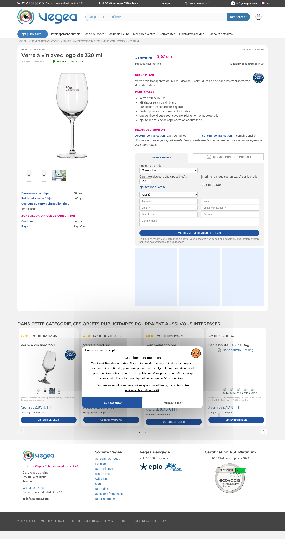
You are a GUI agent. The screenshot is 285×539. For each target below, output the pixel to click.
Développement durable (65, 34)
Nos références (104, 468)
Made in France (94, 34)
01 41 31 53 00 (35, 488)
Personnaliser (172, 402)
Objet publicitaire (30, 34)
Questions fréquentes (109, 493)
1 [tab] (139, 432)
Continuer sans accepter (101, 350)
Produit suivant (251, 49)
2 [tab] (146, 432)
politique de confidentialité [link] (142, 390)
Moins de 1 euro (118, 34)
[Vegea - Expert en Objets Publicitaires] (47, 24)
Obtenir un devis (48, 419)
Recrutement (103, 473)
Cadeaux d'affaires (220, 34)
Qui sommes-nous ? (197, 3)
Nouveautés (167, 34)
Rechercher (238, 17)
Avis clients (102, 478)
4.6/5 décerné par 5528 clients (120, 3)
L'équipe (165, 3)
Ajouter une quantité (152, 187)
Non (219, 185)
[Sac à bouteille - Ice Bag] (236, 367)
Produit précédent (35, 49)
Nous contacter (105, 498)
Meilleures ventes (144, 34)
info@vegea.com (246, 3)
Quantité (145, 176)
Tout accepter (112, 402)
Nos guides (102, 488)
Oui (208, 185)
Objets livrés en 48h (191, 34)
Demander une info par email (232, 157)
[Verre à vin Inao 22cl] (49, 367)
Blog (98, 483)
